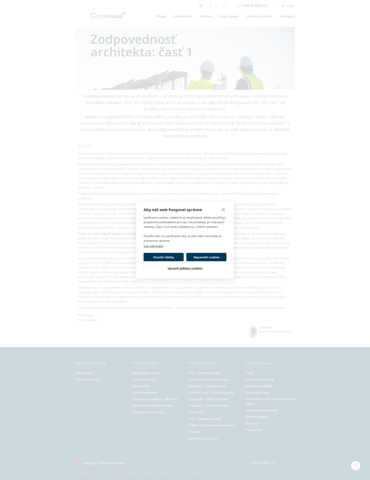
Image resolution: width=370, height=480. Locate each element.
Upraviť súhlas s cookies (185, 268)
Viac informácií (153, 246)
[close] (223, 209)
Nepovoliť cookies (206, 257)
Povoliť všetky (163, 257)
